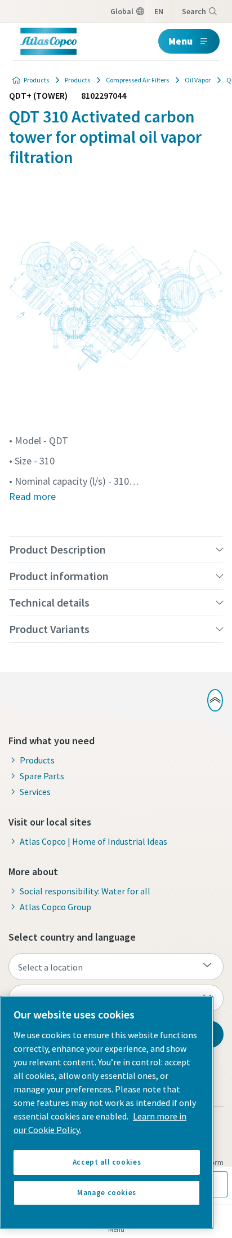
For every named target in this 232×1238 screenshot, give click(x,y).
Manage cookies (106, 1192)
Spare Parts (42, 776)
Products (36, 80)
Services (35, 791)
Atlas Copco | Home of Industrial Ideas (93, 841)
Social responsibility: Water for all (85, 891)
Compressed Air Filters (137, 80)
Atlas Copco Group (55, 906)
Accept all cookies (107, 1162)
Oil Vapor (198, 80)
